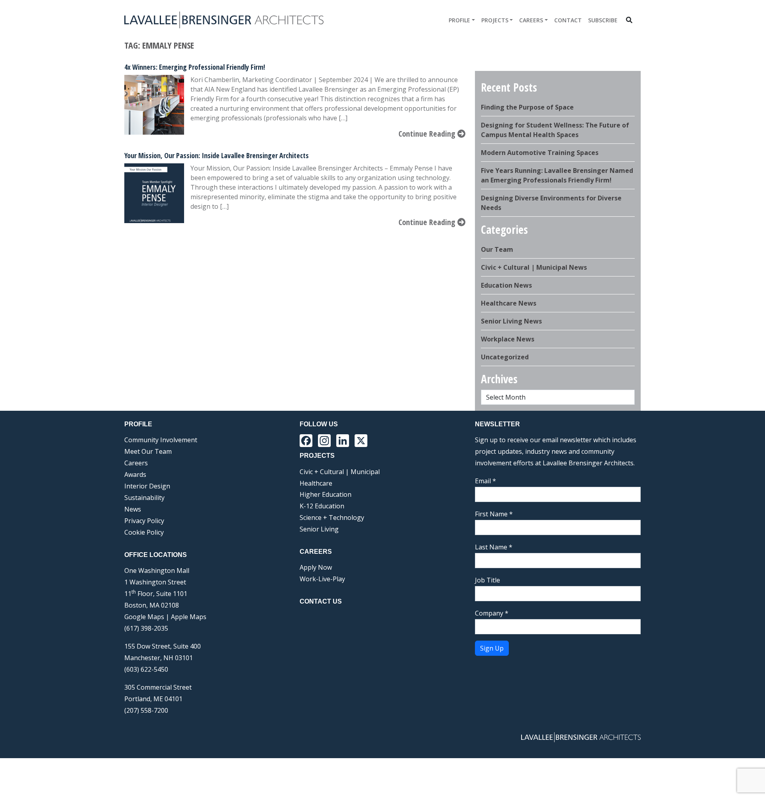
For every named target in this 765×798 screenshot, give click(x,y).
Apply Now (316, 567)
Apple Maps (188, 616)
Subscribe (603, 20)
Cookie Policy (144, 532)
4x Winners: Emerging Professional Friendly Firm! (194, 67)
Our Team (497, 249)
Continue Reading (427, 133)
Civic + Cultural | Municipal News (534, 267)
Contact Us (321, 601)
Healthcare (316, 483)
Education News (506, 285)
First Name (494, 514)
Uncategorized (505, 357)
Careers (531, 20)
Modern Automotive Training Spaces (539, 152)
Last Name (493, 547)
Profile (459, 20)
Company (491, 613)
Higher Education (325, 494)
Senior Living (319, 529)
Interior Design (147, 486)
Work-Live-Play (322, 578)
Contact (568, 20)
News (132, 509)
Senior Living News (511, 321)
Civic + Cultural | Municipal (340, 471)
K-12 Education (322, 506)
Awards (135, 474)
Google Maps (144, 616)
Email (485, 480)
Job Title (487, 580)
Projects (494, 20)
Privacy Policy (144, 520)
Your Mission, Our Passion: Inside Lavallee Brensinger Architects (216, 155)
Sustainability (144, 497)
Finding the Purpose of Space (527, 107)
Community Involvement (160, 439)
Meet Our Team (148, 451)
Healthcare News (508, 303)
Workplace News (507, 339)
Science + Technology (332, 517)
